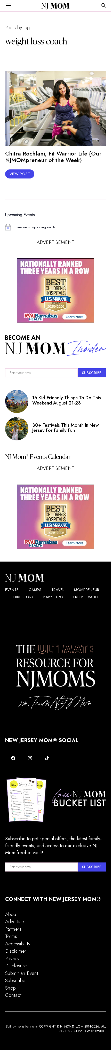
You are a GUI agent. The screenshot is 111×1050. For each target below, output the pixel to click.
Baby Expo (53, 597)
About (11, 914)
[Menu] (8, 5)
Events (12, 589)
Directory (23, 597)
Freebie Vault (86, 597)
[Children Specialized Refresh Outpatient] (55, 290)
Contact (13, 995)
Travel (57, 589)
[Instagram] (30, 758)
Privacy (12, 958)
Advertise (14, 921)
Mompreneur (86, 589)
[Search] (103, 5)
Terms (11, 936)
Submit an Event (21, 973)
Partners (13, 928)
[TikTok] (47, 758)
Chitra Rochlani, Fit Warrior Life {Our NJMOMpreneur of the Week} (53, 156)
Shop (10, 987)
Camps (35, 589)
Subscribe (15, 980)
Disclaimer (15, 950)
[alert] (55, 227)
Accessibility (17, 943)
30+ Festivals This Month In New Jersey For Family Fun (65, 428)
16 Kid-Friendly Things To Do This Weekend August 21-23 (66, 400)
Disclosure (16, 965)
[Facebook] (13, 758)
